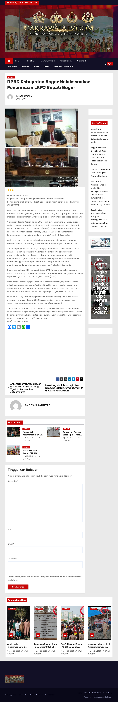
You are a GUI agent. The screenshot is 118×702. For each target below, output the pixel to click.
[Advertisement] (45, 353)
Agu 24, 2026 (96, 651)
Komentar (13, 481)
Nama (11, 529)
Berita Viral (81, 61)
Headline (31, 61)
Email (11, 544)
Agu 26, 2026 (27, 438)
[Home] (9, 61)
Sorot (36, 67)
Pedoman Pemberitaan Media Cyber (98, 697)
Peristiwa (25, 67)
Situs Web (12, 558)
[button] (105, 63)
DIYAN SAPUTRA (25, 96)
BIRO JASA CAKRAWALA (63, 67)
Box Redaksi (107, 693)
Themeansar (50, 695)
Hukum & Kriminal (47, 61)
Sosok (46, 67)
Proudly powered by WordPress (17, 695)
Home (18, 61)
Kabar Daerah (66, 61)
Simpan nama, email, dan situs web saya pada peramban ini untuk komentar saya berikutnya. (44, 578)
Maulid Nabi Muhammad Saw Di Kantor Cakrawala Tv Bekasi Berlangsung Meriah (100, 136)
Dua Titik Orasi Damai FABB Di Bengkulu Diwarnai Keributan (100, 172)
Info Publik (12, 67)
